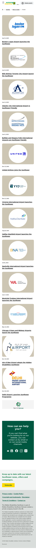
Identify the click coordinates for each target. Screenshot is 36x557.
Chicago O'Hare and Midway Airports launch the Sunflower (16, 332)
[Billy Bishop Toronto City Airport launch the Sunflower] (18, 57)
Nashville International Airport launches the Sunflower (17, 267)
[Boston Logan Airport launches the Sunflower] (18, 25)
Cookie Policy (18, 494)
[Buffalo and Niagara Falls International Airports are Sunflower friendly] (18, 121)
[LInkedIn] (12, 450)
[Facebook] (16, 451)
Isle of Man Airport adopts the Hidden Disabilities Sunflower (17, 364)
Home (2, 9)
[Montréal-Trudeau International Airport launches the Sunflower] (18, 282)
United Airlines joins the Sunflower (16, 170)
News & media (16, 9)
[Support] (8, 451)
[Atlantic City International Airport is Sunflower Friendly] (18, 89)
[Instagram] (21, 451)
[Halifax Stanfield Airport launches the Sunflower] (18, 218)
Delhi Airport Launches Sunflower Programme (15, 396)
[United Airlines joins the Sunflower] (18, 153)
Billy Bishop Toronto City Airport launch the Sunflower (18, 75)
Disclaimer (25, 497)
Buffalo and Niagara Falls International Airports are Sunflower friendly (17, 139)
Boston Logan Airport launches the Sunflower (16, 43)
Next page (21, 408)
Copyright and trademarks (11, 497)
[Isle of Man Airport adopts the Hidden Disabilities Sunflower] (18, 346)
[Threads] (25, 451)
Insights (8, 9)
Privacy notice (7, 494)
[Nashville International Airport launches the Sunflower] (18, 250)
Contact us (21, 500)
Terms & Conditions (9, 500)
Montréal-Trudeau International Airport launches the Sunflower (17, 299)
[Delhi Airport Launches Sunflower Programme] (18, 378)
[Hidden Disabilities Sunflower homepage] (10, 3)
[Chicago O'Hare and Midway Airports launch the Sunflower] (18, 314)
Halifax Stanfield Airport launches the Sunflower (17, 235)
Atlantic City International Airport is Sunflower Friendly (16, 107)
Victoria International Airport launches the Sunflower (17, 203)
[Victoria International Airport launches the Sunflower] (18, 186)
